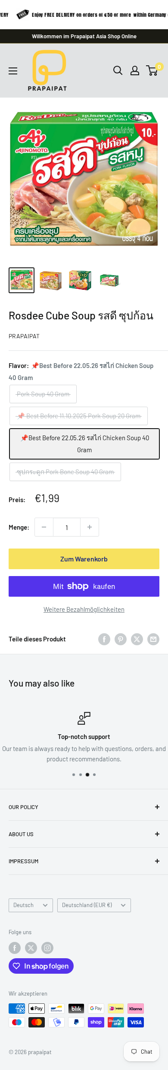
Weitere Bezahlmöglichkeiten (84, 609)
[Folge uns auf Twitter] (31, 948)
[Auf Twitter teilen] (137, 638)
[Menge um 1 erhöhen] (90, 527)
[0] (152, 70)
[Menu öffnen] (13, 70)
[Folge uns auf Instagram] (47, 948)
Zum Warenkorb (84, 559)
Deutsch (23, 904)
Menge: (19, 527)
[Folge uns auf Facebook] (15, 948)
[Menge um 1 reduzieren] (44, 527)
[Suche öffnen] (118, 70)
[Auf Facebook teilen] (104, 638)
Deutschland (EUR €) (87, 904)
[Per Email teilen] (153, 638)
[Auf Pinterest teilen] (121, 638)
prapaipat (24, 336)
